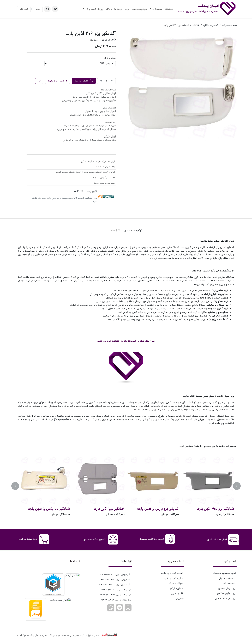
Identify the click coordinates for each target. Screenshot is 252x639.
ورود (37, 9)
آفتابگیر (196, 25)
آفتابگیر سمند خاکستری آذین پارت (155, 509)
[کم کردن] (112, 81)
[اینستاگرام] (128, 607)
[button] (47, 9)
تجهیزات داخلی (210, 25)
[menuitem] (169, 9)
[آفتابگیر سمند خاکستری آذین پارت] (153, 480)
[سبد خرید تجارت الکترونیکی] (55, 9)
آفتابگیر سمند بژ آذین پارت (215, 509)
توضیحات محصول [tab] (133, 230)
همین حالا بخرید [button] (56, 81)
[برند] (106, 196)
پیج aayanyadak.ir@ (65, 419)
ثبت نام (24, 9)
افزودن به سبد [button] (82, 81)
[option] (126, 486)
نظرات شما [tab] (115, 230)
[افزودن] (100, 81)
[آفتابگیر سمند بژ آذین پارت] (208, 480)
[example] (119, 607)
